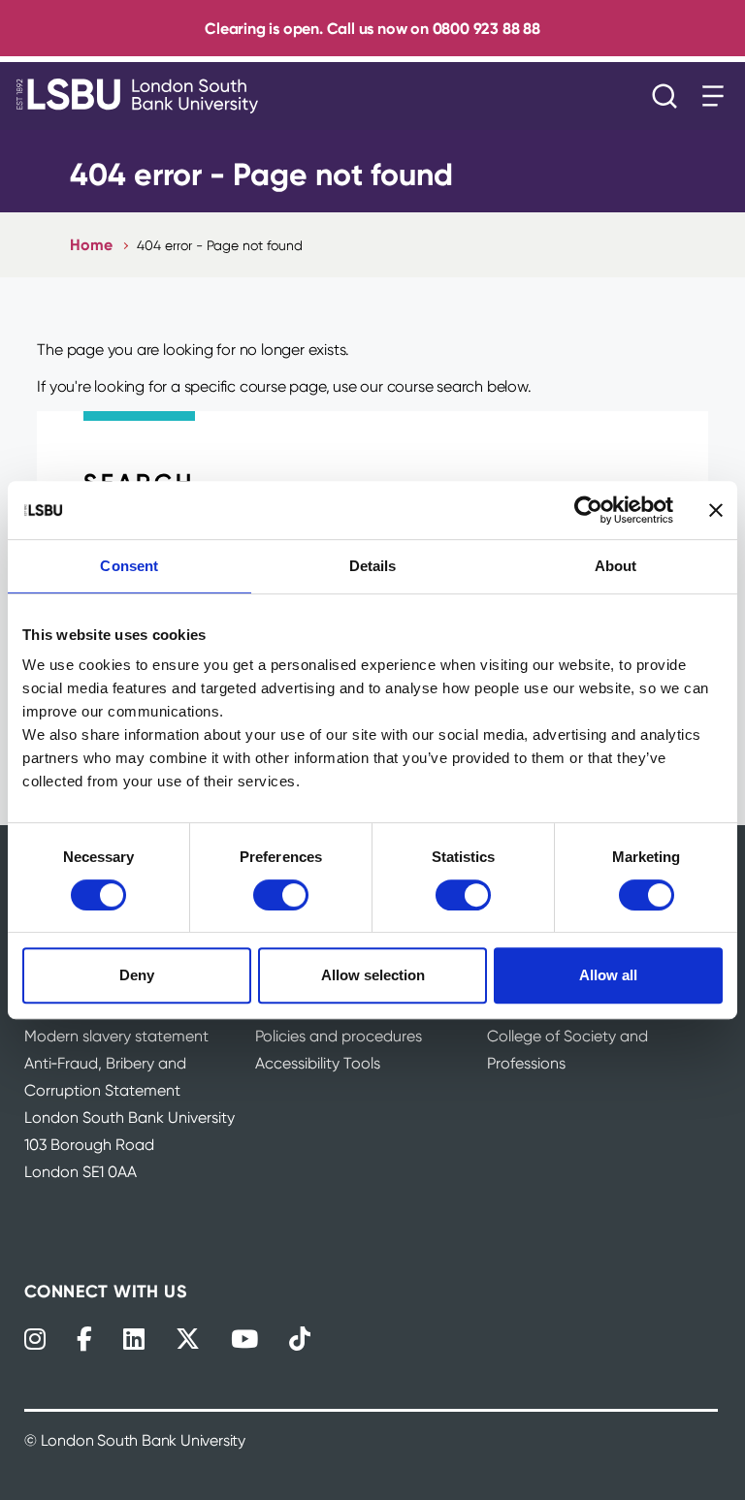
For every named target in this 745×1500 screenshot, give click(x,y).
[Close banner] (716, 510)
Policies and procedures (338, 1036)
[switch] (280, 894)
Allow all (608, 975)
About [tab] (616, 566)
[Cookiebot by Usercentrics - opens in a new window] (588, 510)
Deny (136, 975)
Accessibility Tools (317, 1063)
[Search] (669, 96)
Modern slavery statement (116, 1036)
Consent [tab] (129, 566)
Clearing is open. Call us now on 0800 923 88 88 (372, 28)
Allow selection (373, 975)
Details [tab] (373, 566)
